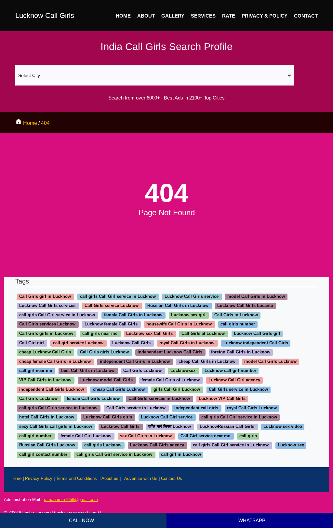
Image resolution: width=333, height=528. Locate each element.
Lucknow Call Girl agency (234, 379)
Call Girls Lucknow (142, 370)
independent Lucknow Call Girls (170, 352)
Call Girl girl (31, 342)
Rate (228, 16)
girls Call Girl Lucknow (176, 389)
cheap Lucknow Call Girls (45, 352)
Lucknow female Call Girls (111, 324)
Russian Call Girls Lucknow (47, 445)
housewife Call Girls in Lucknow (179, 324)
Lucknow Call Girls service (192, 296)
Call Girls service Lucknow (112, 305)
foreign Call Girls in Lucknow (240, 352)
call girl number (35, 435)
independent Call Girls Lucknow (51, 389)
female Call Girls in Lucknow (133, 314)
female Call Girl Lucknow (85, 435)
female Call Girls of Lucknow (170, 379)
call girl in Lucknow (181, 454)
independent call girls (196, 407)
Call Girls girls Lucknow (104, 352)
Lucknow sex (291, 445)
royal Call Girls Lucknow (252, 407)
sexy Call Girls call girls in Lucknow (55, 426)
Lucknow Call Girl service (167, 417)
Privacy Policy (39, 478)
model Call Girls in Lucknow (256, 296)
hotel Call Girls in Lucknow (46, 417)
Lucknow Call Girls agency (157, 445)
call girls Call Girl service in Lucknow (118, 296)
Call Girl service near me (205, 435)
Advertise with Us (140, 478)
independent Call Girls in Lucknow (135, 361)
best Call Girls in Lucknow (87, 370)
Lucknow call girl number (230, 370)
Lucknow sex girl (188, 314)
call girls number (237, 324)
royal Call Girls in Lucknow (186, 342)
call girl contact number (43, 454)
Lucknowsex (182, 370)
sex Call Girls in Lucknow (146, 435)
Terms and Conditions (77, 478)
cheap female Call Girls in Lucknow (55, 361)
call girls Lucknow (102, 445)
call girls (248, 435)
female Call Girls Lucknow (93, 398)
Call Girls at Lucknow (203, 333)
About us (109, 478)
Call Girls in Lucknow (236, 314)
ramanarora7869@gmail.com (71, 499)
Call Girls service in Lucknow (238, 389)
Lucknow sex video (282, 426)
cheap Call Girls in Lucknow (207, 361)
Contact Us (171, 478)
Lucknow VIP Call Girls (222, 398)
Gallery (172, 16)
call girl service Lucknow (78, 342)
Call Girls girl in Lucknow (45, 296)
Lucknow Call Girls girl (257, 333)
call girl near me (35, 370)
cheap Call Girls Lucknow (119, 389)
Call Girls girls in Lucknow (46, 333)
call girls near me (99, 333)
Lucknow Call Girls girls (107, 417)
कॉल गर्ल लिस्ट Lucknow (169, 426)
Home (123, 16)
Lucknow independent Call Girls (255, 342)
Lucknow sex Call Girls (149, 333)
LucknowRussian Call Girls (227, 426)
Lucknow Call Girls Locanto (245, 305)
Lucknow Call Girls (44, 15)
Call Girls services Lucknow (47, 324)
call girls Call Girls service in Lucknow (58, 407)
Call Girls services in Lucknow (159, 398)
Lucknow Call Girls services (47, 305)
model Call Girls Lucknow (270, 361)
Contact (306, 16)
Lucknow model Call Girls (106, 379)
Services (203, 16)
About (146, 16)
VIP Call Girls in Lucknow (45, 379)
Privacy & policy (264, 16)
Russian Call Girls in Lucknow (177, 305)
